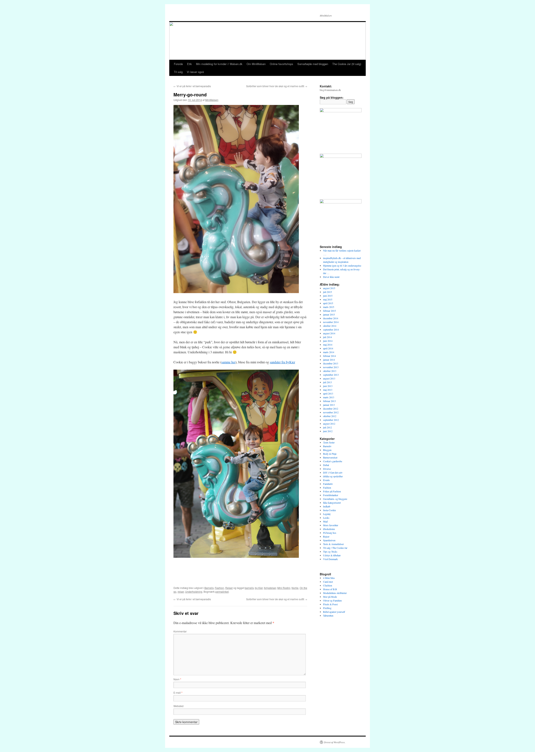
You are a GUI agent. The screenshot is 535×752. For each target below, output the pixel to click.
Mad (325, 521)
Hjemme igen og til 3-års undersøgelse (342, 265)
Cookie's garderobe (332, 461)
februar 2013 (329, 401)
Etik (189, 64)
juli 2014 (327, 337)
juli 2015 (327, 292)
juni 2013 (327, 386)
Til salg (178, 72)
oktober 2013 (329, 371)
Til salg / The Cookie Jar (335, 547)
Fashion (219, 588)
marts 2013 (328, 397)
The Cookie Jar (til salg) (346, 64)
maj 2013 (327, 389)
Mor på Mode (330, 596)
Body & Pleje (329, 453)
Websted (178, 706)
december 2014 (330, 318)
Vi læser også (195, 72)
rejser (181, 591)
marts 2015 (328, 307)
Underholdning (193, 591)
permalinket (222, 591)
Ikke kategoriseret (332, 502)
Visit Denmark (330, 559)
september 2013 (331, 374)
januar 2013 (329, 404)
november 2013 (331, 367)
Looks (326, 517)
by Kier (259, 588)
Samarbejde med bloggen (312, 64)
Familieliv (328, 483)
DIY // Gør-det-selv (333, 472)
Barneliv (209, 588)
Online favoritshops (281, 64)
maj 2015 (327, 299)
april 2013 (328, 393)
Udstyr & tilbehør (332, 555)
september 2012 (331, 419)
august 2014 (329, 333)
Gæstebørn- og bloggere (335, 498)
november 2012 (331, 412)
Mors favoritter (330, 525)
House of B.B (330, 589)
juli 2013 (327, 382)
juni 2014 (327, 340)
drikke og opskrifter (333, 476)
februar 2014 (329, 355)
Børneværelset (330, 457)
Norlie (295, 588)
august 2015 (329, 288)
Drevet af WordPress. (334, 742)
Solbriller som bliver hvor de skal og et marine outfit (276, 86)
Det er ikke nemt (331, 276)
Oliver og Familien (332, 600)
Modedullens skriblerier (335, 593)
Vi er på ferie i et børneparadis (192, 86)
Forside (178, 64)
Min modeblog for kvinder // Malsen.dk (219, 64)
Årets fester (329, 442)
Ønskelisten (329, 529)
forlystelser (270, 588)
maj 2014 (327, 344)
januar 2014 (329, 359)
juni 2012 (327, 431)
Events (326, 480)
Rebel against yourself (334, 611)
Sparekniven (329, 540)
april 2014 (328, 348)
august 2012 (329, 423)
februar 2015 (329, 310)
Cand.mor (328, 581)
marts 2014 (328, 352)
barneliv (249, 588)
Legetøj (326, 514)
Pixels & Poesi (330, 604)
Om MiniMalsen (256, 64)
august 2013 (329, 378)
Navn (177, 679)
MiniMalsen (211, 100)
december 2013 (330, 363)
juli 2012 (327, 427)
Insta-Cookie (329, 510)
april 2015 (328, 303)
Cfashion (327, 585)
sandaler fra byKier (282, 362)
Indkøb (326, 506)
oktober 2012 (329, 416)
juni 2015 (327, 295)
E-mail (177, 692)
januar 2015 (329, 314)
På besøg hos (329, 532)
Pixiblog (327, 608)
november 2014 (331, 322)
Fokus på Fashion (332, 491)
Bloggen (327, 450)
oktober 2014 (329, 325)
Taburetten (328, 615)
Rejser (229, 588)
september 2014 (331, 329)
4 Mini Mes (329, 578)
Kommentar (180, 631)
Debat (326, 465)
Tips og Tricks (330, 551)
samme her (228, 362)
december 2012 (330, 408)
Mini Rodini (283, 588)
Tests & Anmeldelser (333, 544)
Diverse (327, 468)
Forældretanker (330, 495)
